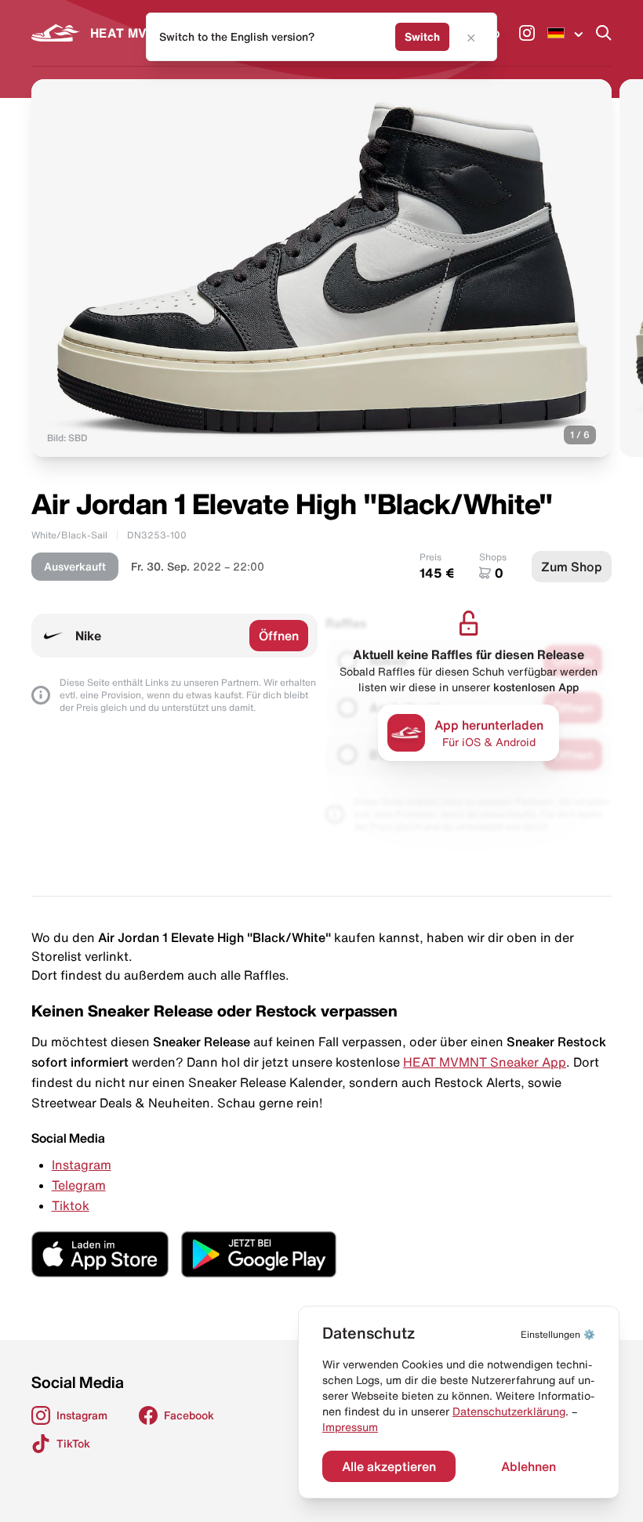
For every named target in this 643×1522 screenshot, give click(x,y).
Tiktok (70, 1205)
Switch (422, 36)
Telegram (79, 1185)
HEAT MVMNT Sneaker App (484, 1062)
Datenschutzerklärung (508, 1411)
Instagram (81, 1164)
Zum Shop (571, 566)
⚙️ (558, 1334)
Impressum (350, 1427)
